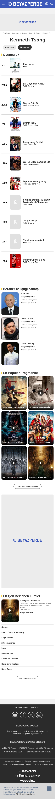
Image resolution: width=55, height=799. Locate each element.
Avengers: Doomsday (30, 600)
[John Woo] (10, 303)
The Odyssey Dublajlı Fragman (14, 477)
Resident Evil (7, 653)
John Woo (25, 293)
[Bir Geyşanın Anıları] (15, 85)
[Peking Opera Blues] (15, 261)
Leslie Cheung (27, 343)
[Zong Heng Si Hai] (15, 143)
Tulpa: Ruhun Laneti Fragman (14, 442)
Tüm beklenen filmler (27, 679)
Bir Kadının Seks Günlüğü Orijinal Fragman (41, 407)
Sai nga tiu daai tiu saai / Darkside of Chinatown (36, 201)
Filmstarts (22, 748)
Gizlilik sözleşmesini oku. (26, 794)
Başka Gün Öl (30, 103)
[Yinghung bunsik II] (15, 241)
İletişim (28, 761)
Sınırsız (5, 627)
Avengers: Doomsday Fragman (41, 477)
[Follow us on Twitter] (31, 715)
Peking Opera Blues (34, 259)
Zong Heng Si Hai (33, 142)
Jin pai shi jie (30, 220)
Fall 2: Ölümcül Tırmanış (12, 632)
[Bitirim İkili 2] (15, 124)
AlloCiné (6, 748)
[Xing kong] (15, 65)
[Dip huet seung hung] (15, 182)
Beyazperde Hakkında (14, 761)
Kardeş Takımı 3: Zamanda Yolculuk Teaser (41, 442)
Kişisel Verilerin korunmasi (21, 764)
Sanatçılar (16, 33)
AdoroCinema (10, 751)
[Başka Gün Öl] (15, 104)
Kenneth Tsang (34, 33)
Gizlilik (36, 764)
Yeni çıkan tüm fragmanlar (27, 486)
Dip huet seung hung (34, 181)
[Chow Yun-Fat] (10, 328)
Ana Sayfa (6, 33)
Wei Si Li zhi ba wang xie (36, 162)
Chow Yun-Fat (27, 318)
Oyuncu (24, 33)
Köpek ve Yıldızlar (9, 659)
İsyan (3, 648)
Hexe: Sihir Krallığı (10, 664)
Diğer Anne (6, 669)
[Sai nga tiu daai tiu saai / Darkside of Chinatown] (15, 202)
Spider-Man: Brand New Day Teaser (14, 407)
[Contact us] (39, 715)
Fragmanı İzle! (26, 612)
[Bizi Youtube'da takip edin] (15, 715)
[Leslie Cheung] (10, 353)
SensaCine (41, 748)
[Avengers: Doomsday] (10, 610)
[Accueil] (25, 4)
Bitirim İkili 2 (29, 123)
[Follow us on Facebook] (23, 715)
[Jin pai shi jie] (15, 222)
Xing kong (28, 64)
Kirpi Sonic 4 (7, 638)
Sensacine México (35, 751)
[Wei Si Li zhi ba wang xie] (15, 163)
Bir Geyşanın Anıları (34, 83)
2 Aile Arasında (8, 643)
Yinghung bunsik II (33, 240)
